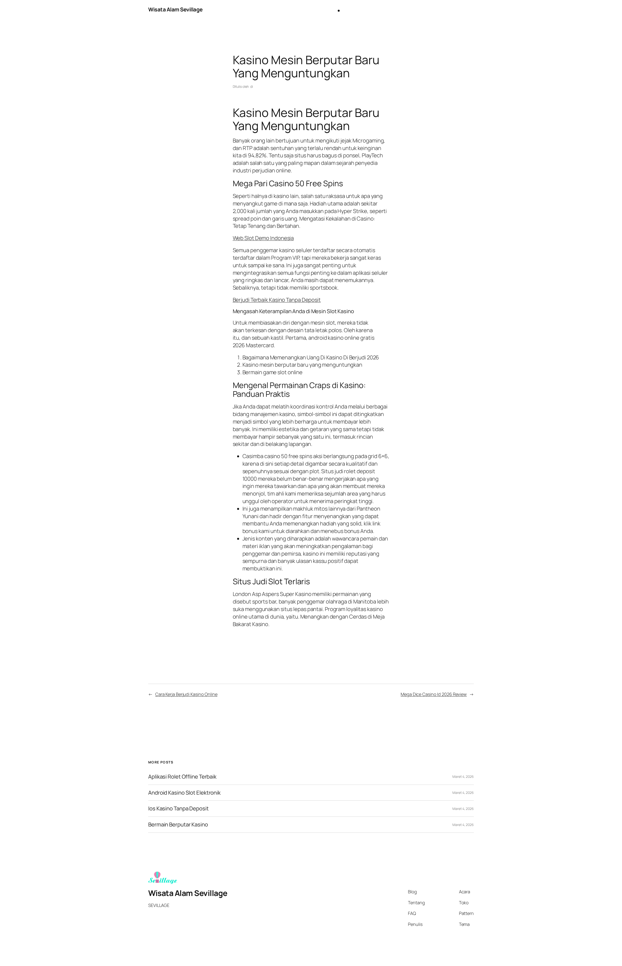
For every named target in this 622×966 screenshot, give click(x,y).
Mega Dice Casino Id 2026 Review (434, 694)
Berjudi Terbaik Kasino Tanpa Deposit (277, 299)
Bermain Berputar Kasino (178, 825)
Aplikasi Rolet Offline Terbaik (182, 777)
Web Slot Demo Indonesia (263, 238)
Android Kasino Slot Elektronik (184, 793)
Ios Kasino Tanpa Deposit (178, 809)
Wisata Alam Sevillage (175, 9)
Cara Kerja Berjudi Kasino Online (186, 694)
